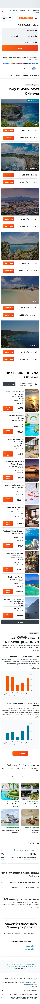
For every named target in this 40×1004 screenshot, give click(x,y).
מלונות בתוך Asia (13, 964)
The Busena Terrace (16, 577)
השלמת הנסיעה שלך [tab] (13, 934)
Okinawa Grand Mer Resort (16, 416)
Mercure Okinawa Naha (14, 485)
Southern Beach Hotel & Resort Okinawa (14, 462)
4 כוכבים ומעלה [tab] (31, 777)
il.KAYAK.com (30, 964)
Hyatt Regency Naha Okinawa (15, 508)
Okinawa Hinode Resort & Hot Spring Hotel (14, 600)
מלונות (22, 964)
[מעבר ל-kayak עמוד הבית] (26, 18)
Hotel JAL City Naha (16, 439)
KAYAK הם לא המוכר (29, 990)
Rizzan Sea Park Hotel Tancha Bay (15, 393)
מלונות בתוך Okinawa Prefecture (16, 966)
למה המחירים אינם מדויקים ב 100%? (23, 998)
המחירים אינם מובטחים (30, 984)
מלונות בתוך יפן (32, 966)
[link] (20, 753)
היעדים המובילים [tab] (30, 934)
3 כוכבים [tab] (20, 777)
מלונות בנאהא (29, 949)
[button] (2, 11)
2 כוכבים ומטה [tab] (8, 777)
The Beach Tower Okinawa (13, 531)
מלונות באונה (30, 946)
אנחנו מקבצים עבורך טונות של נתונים (23, 994)
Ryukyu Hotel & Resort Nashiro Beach (15, 554)
